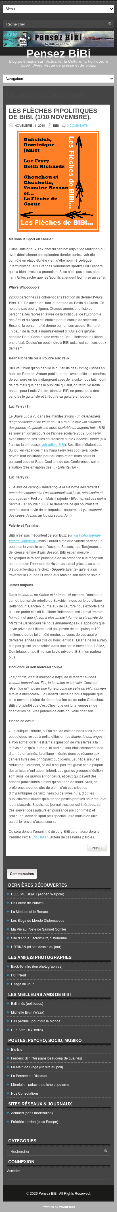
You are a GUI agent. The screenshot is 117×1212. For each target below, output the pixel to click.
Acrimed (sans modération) (32, 1112)
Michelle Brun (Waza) (27, 1012)
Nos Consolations (25, 1093)
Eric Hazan (40, 836)
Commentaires (22, 874)
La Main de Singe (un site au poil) (37, 1066)
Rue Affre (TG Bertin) (27, 1029)
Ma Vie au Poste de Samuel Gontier (38, 929)
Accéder (13, 1170)
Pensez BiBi (58, 53)
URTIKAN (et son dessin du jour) (36, 946)
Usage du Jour (22, 983)
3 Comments (77, 125)
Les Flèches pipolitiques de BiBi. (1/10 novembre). (53, 113)
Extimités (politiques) (27, 1003)
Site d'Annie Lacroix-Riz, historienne (39, 937)
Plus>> (97, 847)
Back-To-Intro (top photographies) (36, 966)
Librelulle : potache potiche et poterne (40, 1084)
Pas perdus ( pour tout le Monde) (36, 1020)
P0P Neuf (18, 974)
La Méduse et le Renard (29, 911)
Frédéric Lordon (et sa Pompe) (34, 1121)
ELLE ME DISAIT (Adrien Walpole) (37, 893)
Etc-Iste (16, 1049)
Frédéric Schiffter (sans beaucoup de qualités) (46, 1058)
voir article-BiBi (53, 444)
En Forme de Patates (27, 902)
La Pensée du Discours (29, 1075)
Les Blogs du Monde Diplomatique (37, 920)
